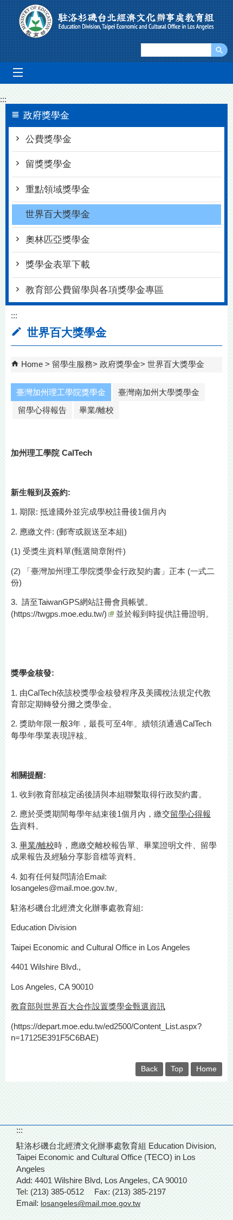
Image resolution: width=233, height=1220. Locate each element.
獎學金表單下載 (57, 264)
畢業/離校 (96, 410)
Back (149, 1069)
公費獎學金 (48, 139)
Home (32, 364)
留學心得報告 (42, 410)
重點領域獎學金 (57, 189)
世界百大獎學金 (57, 214)
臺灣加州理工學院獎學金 (61, 392)
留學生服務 (72, 364)
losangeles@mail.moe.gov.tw (62, 887)
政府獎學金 (120, 364)
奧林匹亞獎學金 (57, 240)
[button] (219, 50)
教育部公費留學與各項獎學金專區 (94, 290)
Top (177, 1069)
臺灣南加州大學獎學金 (158, 392)
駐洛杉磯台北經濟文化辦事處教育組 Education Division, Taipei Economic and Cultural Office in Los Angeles (117, 21)
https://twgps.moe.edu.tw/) (60, 613)
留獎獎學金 (48, 164)
